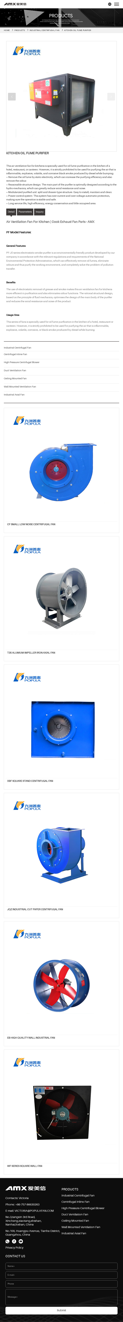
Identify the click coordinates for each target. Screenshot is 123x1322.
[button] (12, 97)
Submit (61, 1310)
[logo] (25, 1188)
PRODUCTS (19, 30)
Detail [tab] (11, 212)
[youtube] (21, 1241)
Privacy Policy (14, 1247)
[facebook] (14, 1241)
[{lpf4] (61, 96)
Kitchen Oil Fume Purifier (77, 30)
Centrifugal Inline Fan (15, 354)
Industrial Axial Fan (14, 395)
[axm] (15, 4)
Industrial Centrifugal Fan (44, 30)
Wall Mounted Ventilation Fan (20, 387)
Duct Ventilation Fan (15, 370)
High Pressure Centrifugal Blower (21, 362)
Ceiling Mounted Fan (15, 378)
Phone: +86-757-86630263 (22, 1204)
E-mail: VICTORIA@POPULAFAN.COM (29, 1210)
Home (7, 30)
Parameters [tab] (25, 212)
